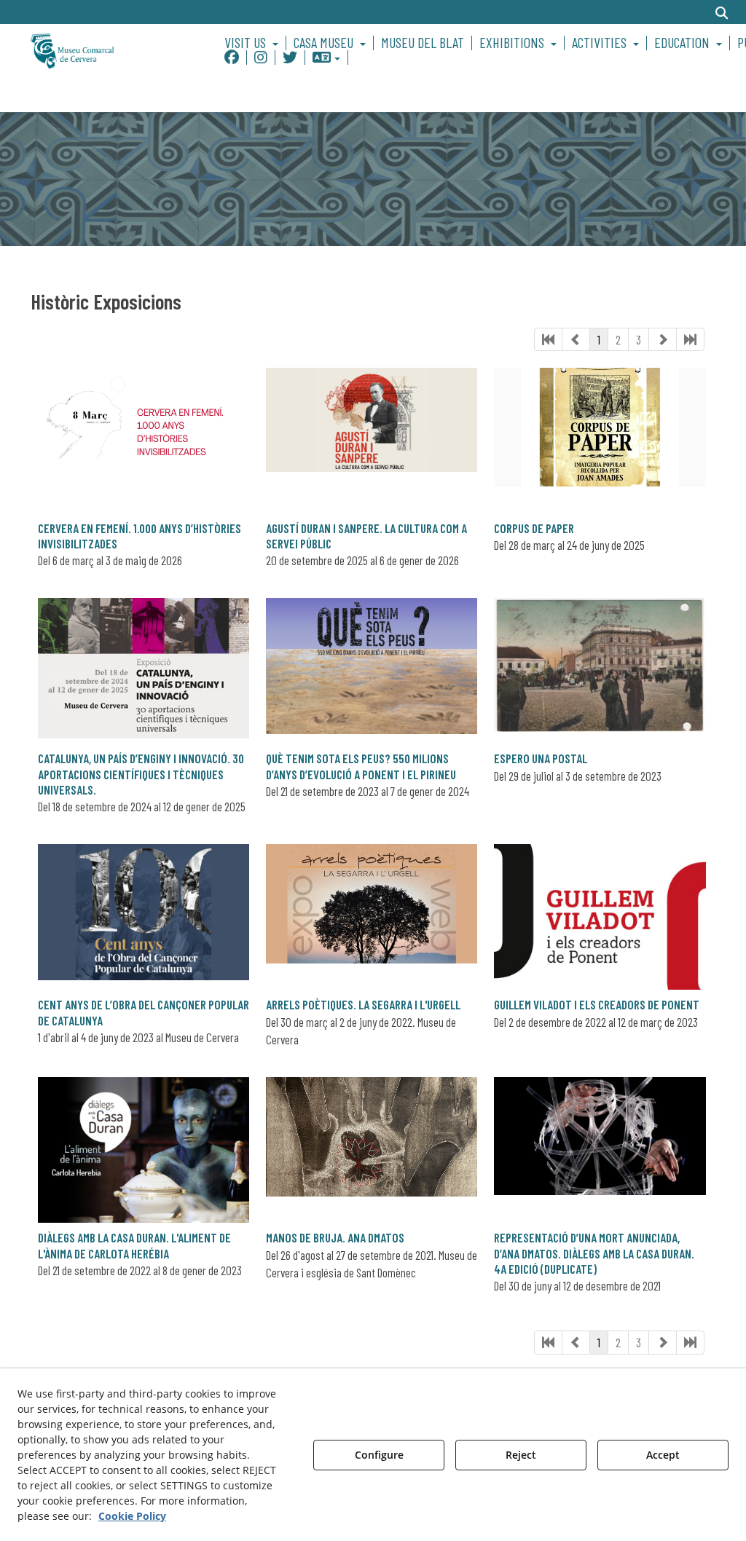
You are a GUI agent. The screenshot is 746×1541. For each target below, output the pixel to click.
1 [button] (598, 339)
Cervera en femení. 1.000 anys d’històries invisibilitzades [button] (139, 536)
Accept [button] (663, 1455)
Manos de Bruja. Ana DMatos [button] (335, 1237)
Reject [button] (521, 1455)
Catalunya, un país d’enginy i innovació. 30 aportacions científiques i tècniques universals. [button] (141, 774)
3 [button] (638, 339)
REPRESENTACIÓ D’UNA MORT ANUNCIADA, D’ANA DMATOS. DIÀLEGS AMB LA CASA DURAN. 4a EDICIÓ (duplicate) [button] (594, 1253)
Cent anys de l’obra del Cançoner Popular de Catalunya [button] (143, 1012)
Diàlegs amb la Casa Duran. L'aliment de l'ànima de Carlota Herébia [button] (134, 1245)
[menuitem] (253, 43)
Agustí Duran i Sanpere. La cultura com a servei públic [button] (366, 536)
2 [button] (618, 339)
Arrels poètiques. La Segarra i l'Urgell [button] (363, 1004)
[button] (108, 50)
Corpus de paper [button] (534, 528)
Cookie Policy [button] (132, 1516)
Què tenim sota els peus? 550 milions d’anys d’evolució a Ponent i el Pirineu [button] (361, 766)
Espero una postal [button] (540, 758)
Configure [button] (379, 1455)
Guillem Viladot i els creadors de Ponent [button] (596, 1004)
